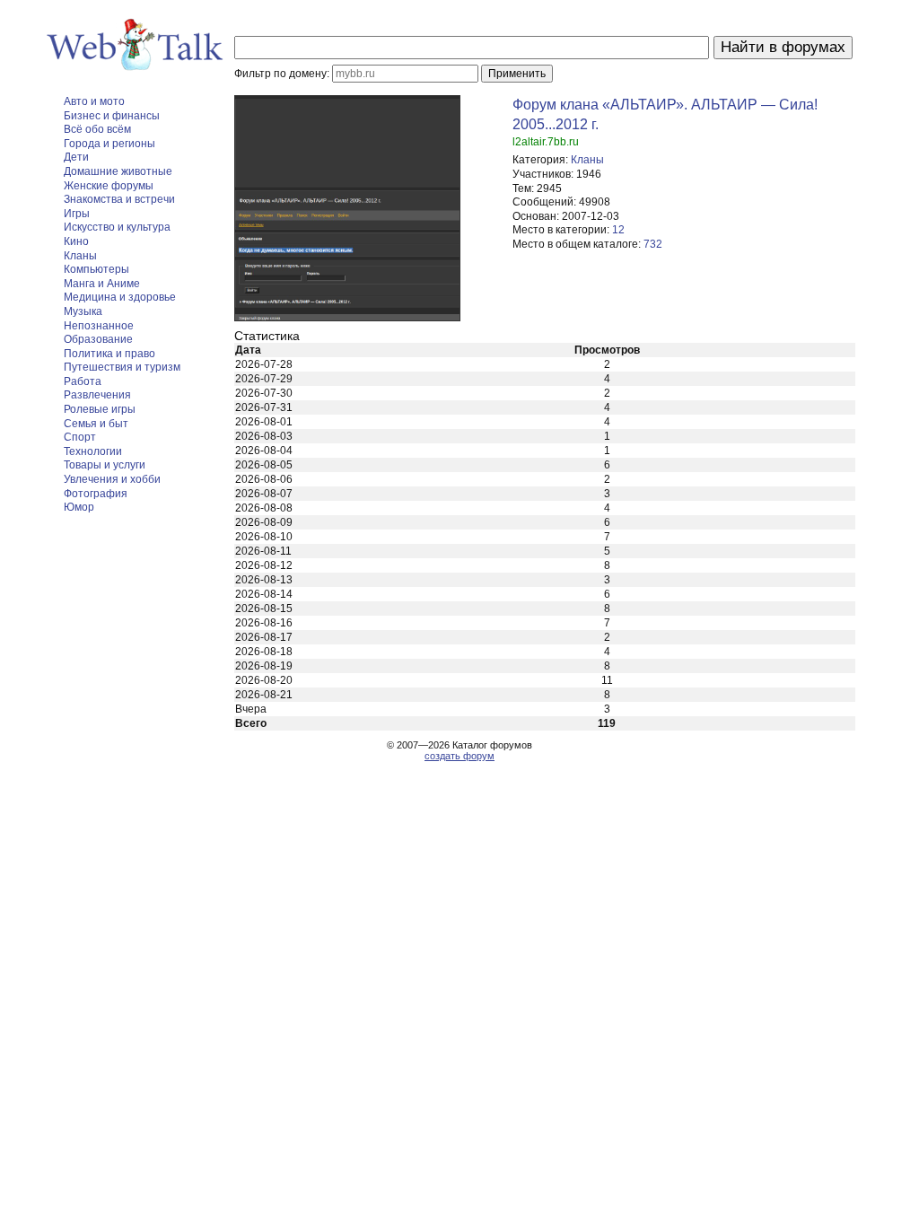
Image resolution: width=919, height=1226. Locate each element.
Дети (76, 157)
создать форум (459, 755)
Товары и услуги (104, 465)
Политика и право (109, 353)
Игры (77, 213)
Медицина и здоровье (120, 297)
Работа (82, 381)
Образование (98, 339)
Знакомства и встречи (119, 199)
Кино (76, 241)
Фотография (95, 493)
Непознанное (99, 326)
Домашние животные (118, 171)
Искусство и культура (117, 227)
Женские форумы (108, 186)
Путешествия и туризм (122, 367)
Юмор (79, 507)
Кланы (80, 256)
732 (652, 244)
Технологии (93, 451)
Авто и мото (94, 101)
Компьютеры (96, 269)
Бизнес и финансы (112, 115)
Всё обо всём (97, 129)
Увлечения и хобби (112, 479)
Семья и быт (96, 423)
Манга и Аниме (102, 283)
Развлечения (97, 395)
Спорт (80, 437)
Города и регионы (109, 143)
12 (618, 229)
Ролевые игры (100, 409)
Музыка (83, 311)
